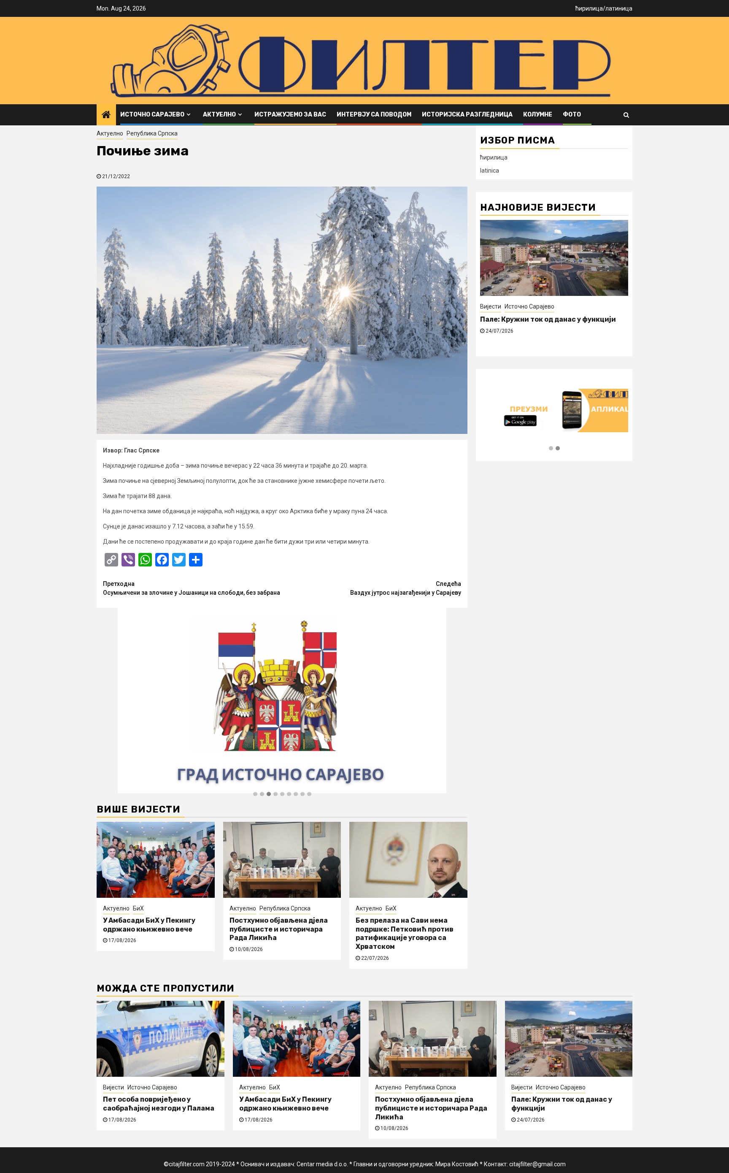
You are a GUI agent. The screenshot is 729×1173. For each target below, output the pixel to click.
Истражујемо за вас (290, 114)
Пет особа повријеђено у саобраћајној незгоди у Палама (158, 1103)
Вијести (490, 306)
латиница (618, 8)
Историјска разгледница (467, 114)
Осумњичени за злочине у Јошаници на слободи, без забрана (191, 588)
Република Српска (152, 133)
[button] (255, 794)
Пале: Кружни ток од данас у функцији (548, 319)
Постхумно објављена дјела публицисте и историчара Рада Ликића (279, 929)
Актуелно (219, 114)
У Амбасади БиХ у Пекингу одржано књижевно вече (149, 924)
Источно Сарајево (152, 114)
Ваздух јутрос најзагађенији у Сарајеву (405, 588)
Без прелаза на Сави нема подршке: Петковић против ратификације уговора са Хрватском (405, 933)
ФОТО (572, 114)
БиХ (138, 908)
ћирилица (589, 8)
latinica (489, 170)
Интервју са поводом (374, 114)
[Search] (626, 115)
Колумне (537, 114)
